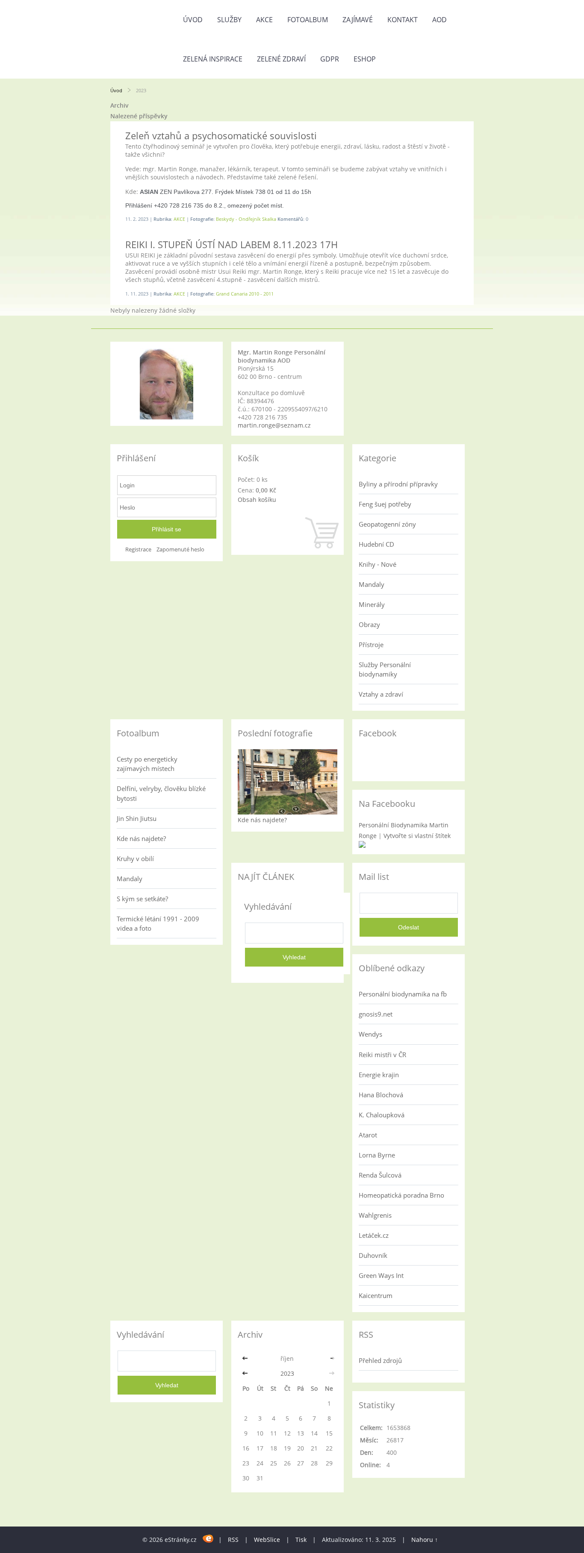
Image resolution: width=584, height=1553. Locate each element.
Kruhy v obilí (135, 858)
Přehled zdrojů (380, 1360)
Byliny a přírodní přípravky (398, 484)
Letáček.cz (374, 1235)
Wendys (370, 1034)
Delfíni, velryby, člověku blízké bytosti (161, 793)
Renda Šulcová (380, 1175)
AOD (439, 19)
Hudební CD (376, 544)
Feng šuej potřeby (385, 504)
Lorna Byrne (377, 1155)
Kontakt (402, 19)
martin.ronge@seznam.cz (274, 425)
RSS (233, 1539)
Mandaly (371, 584)
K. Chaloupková (381, 1115)
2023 (287, 1373)
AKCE (264, 19)
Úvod (193, 19)
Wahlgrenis (375, 1215)
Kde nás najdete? (141, 838)
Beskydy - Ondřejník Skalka (246, 219)
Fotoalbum (307, 19)
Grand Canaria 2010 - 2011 (245, 293)
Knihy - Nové (377, 564)
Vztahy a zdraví (381, 694)
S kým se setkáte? (142, 898)
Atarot (368, 1135)
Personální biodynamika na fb (403, 994)
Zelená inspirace (212, 59)
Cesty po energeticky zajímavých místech (147, 764)
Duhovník (373, 1255)
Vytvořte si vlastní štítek (417, 836)
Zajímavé (357, 19)
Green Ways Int (381, 1275)
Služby (229, 19)
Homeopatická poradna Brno (401, 1195)
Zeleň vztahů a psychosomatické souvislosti (221, 135)
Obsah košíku (257, 499)
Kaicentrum (375, 1295)
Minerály (372, 604)
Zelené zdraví (281, 59)
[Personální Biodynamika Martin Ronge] (362, 845)
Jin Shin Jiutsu (136, 818)
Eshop (365, 59)
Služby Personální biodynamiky (385, 669)
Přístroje (371, 644)
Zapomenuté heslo (180, 549)
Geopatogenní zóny (387, 524)
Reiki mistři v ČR (382, 1054)
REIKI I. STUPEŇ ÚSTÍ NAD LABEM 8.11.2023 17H (231, 244)
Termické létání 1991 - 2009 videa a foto (158, 923)
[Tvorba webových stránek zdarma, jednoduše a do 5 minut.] (208, 1538)
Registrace (138, 549)
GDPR (329, 59)
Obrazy (369, 624)
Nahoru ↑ (424, 1539)
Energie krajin (379, 1074)
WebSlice (267, 1539)
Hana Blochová (381, 1094)
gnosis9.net (375, 1014)
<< (245, 1358)
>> (329, 1358)
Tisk (301, 1539)
